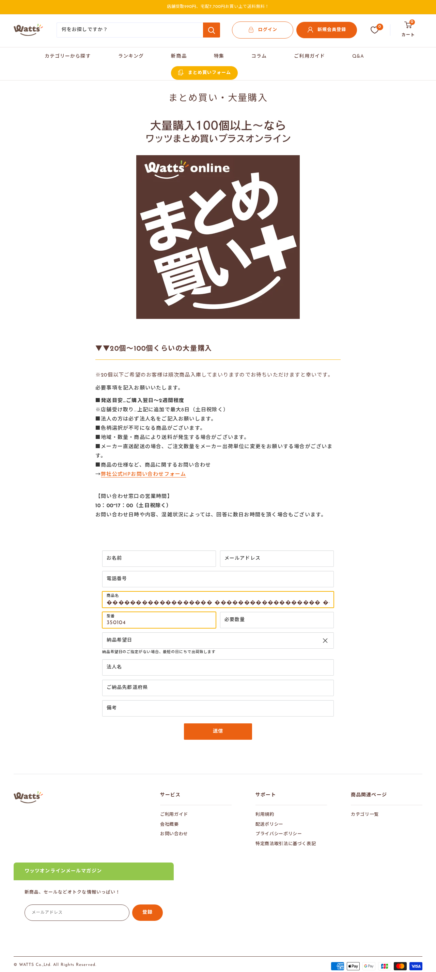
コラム (259, 56)
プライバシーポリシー (278, 834)
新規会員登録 (331, 30)
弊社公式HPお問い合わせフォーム (143, 474)
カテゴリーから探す (68, 56)
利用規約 (264, 814)
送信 (218, 731)
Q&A (358, 56)
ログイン (267, 30)
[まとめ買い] (218, 154)
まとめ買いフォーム (209, 73)
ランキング (131, 56)
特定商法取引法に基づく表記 (285, 844)
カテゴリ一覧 (365, 814)
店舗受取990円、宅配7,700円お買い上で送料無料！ (218, 7)
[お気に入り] (374, 30)
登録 (147, 912)
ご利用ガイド (309, 56)
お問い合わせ (174, 834)
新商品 (178, 56)
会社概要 (169, 824)
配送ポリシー (269, 824)
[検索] (211, 30)
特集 (219, 56)
